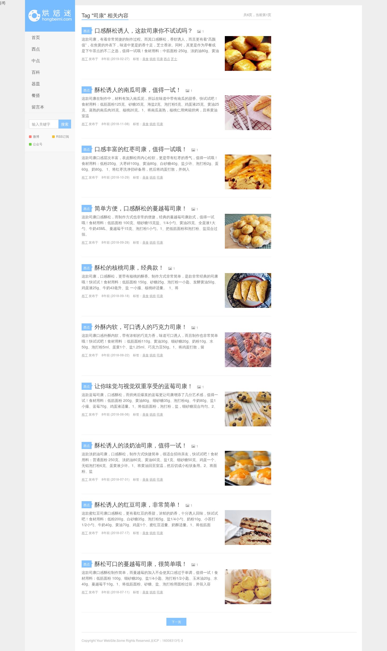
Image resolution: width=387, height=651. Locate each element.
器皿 (36, 84)
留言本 (38, 107)
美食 (145, 58)
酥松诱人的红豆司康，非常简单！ (138, 504)
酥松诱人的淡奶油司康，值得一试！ (141, 445)
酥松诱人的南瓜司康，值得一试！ (138, 89)
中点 (36, 60)
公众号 (37, 144)
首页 (36, 37)
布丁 (85, 58)
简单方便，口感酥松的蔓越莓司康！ (141, 208)
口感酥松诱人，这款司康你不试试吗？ (144, 30)
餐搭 (36, 95)
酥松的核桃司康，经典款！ (129, 267)
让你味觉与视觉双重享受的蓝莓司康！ (144, 386)
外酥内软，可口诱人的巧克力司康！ (141, 326)
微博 (36, 136)
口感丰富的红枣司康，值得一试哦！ (141, 149)
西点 (36, 49)
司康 (160, 58)
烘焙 (153, 58)
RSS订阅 (62, 136)
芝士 (174, 58)
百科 (36, 72)
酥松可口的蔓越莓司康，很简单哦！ (141, 563)
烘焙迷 (50, 16)
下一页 (176, 621)
